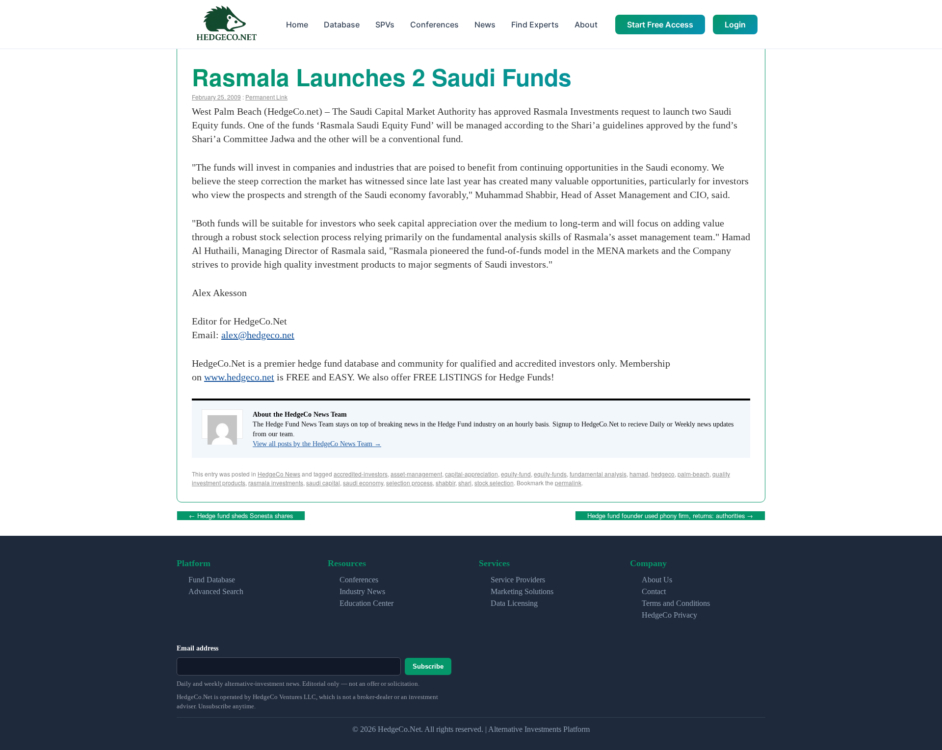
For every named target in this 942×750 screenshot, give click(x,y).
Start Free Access (660, 24)
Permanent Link (266, 97)
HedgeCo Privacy (669, 615)
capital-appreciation (471, 474)
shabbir (445, 482)
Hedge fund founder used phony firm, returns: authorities (670, 515)
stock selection (494, 482)
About (586, 24)
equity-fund (516, 474)
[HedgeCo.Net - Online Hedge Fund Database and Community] (226, 24)
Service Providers (518, 579)
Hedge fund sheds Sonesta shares (241, 515)
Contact (654, 591)
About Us (657, 579)
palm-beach (693, 474)
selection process (409, 482)
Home (297, 24)
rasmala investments (275, 482)
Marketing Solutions (522, 591)
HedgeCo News (279, 474)
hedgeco (663, 474)
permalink (568, 482)
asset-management (416, 474)
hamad (638, 474)
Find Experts (535, 24)
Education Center (366, 603)
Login (735, 24)
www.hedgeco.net (239, 377)
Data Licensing (514, 603)
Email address (197, 648)
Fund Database (211, 579)
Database (342, 24)
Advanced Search (215, 591)
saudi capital (323, 482)
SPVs (384, 24)
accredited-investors (361, 474)
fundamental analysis (598, 474)
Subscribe (428, 666)
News (485, 24)
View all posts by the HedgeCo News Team (317, 444)
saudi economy (363, 482)
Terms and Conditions (676, 603)
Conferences (434, 24)
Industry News (362, 591)
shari (464, 482)
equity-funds (550, 474)
